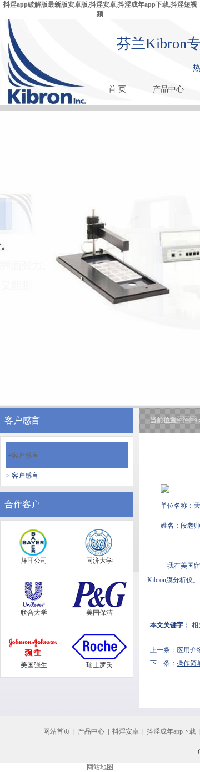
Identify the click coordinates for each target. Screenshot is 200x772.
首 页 (117, 89)
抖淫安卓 (125, 731)
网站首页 (56, 731)
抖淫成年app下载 (171, 731)
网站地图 (100, 767)
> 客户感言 (22, 476)
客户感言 (22, 456)
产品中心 (168, 89)
